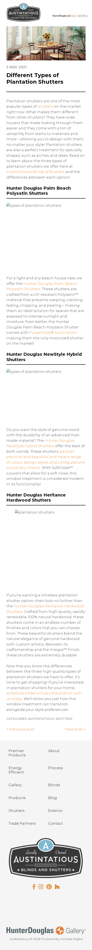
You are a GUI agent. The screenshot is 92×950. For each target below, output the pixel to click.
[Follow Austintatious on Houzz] (57, 887)
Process (55, 768)
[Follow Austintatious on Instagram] (41, 887)
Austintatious (41, 719)
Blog (52, 798)
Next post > (75, 729)
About (54, 751)
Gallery (15, 785)
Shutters (63, 719)
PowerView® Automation (53, 332)
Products (17, 798)
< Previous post (20, 729)
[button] (83, 16)
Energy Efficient (16, 770)
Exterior (55, 810)
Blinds (54, 785)
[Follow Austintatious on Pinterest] (49, 887)
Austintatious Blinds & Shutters (35, 172)
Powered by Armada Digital (62, 939)
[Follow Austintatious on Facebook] (34, 887)
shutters (45, 106)
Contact (55, 823)
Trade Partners (22, 823)
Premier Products (17, 753)
